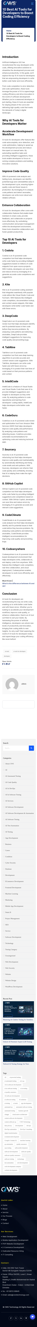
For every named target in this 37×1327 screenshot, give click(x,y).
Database (8, 869)
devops (29, 1125)
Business (8, 844)
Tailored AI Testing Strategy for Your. (16, 1064)
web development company (13, 1166)
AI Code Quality (11, 782)
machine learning (25, 1140)
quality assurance (22, 1144)
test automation (9, 1163)
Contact (5, 1223)
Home (8, 31)
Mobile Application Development (15, 1240)
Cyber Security (10, 863)
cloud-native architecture (19, 1114)
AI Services (9, 801)
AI (6, 770)
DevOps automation (11, 1129)
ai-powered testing (15, 1077)
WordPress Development (13, 987)
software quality (26, 1151)
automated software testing (24, 1107)
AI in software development (13, 1085)
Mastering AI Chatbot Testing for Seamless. (18, 1020)
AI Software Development (14, 807)
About (4, 1209)
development (19, 1125)
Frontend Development (13, 888)
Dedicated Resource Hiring (13, 1251)
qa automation (9, 1144)
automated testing (10, 1111)
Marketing (8, 900)
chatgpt (7, 1114)
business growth (23, 1111)
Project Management (12, 918)
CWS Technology (25, 1122)
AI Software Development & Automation (19, 813)
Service (7, 931)
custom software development (13, 1118)
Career (7, 850)
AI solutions (22, 1099)
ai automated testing (10, 1081)
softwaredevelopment (21, 1148)
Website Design (10, 980)
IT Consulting (7, 1255)
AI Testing (9, 832)
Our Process (7, 1216)
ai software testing (10, 1099)
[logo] (10, 3)
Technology (9, 943)
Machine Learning (11, 894)
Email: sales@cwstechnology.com (15, 1295)
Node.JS (8, 912)
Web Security (10, 968)
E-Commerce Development (13, 1247)
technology (20, 1159)
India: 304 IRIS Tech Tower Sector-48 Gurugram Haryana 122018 (17, 1269)
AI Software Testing (12, 819)
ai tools (7, 651)
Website (8, 974)
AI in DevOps (10, 788)
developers (7, 656)
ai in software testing (11, 1088)
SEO (7, 925)
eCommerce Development (14, 881)
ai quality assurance (10, 1092)
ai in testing (23, 1088)
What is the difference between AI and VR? (18, 584)
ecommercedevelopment (12, 1137)
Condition (8, 857)
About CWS (9, 764)
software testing (9, 1159)
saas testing (8, 1148)
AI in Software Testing (13, 795)
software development (13, 937)
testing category (11, 949)
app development (26, 1103)
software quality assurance (12, 1155)
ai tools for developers (19, 651)
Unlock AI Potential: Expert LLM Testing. (17, 1042)
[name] (32, 4)
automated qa (9, 1107)
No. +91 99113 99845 (10, 1291)
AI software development (12, 1096)
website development (11, 1170)
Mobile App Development (14, 906)
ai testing (7, 1103)
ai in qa (22, 1081)
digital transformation (11, 1133)
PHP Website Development (13, 1244)
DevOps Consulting (26, 1129)
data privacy (8, 1125)
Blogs (4, 1220)
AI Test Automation (12, 826)
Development (10, 875)
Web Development (9, 1237)
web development (11, 962)
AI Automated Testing (13, 776)
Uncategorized (10, 956)
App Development (11, 838)
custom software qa (10, 1122)
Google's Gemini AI (11, 1140)
